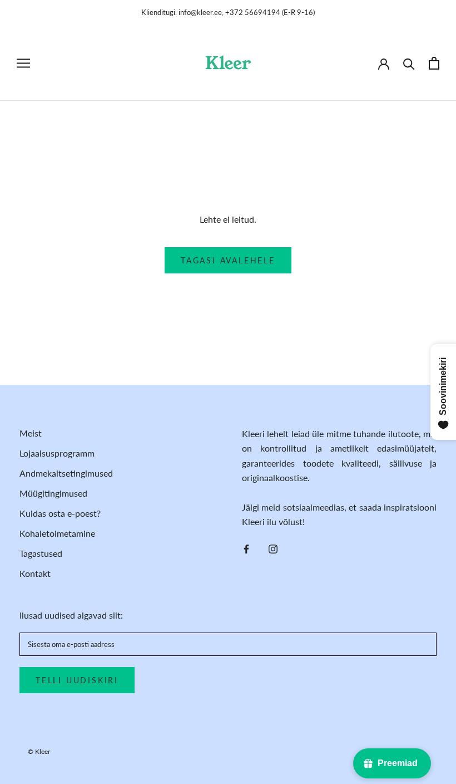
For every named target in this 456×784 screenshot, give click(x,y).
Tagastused (40, 553)
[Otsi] (409, 63)
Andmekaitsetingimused (66, 473)
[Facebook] (246, 548)
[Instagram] (273, 548)
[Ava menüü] (23, 63)
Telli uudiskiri (77, 680)
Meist (30, 433)
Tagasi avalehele (228, 260)
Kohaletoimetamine (57, 533)
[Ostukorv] (434, 63)
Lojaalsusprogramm (57, 453)
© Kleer (39, 751)
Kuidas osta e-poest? (60, 513)
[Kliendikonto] (383, 62)
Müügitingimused (53, 493)
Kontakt (35, 573)
